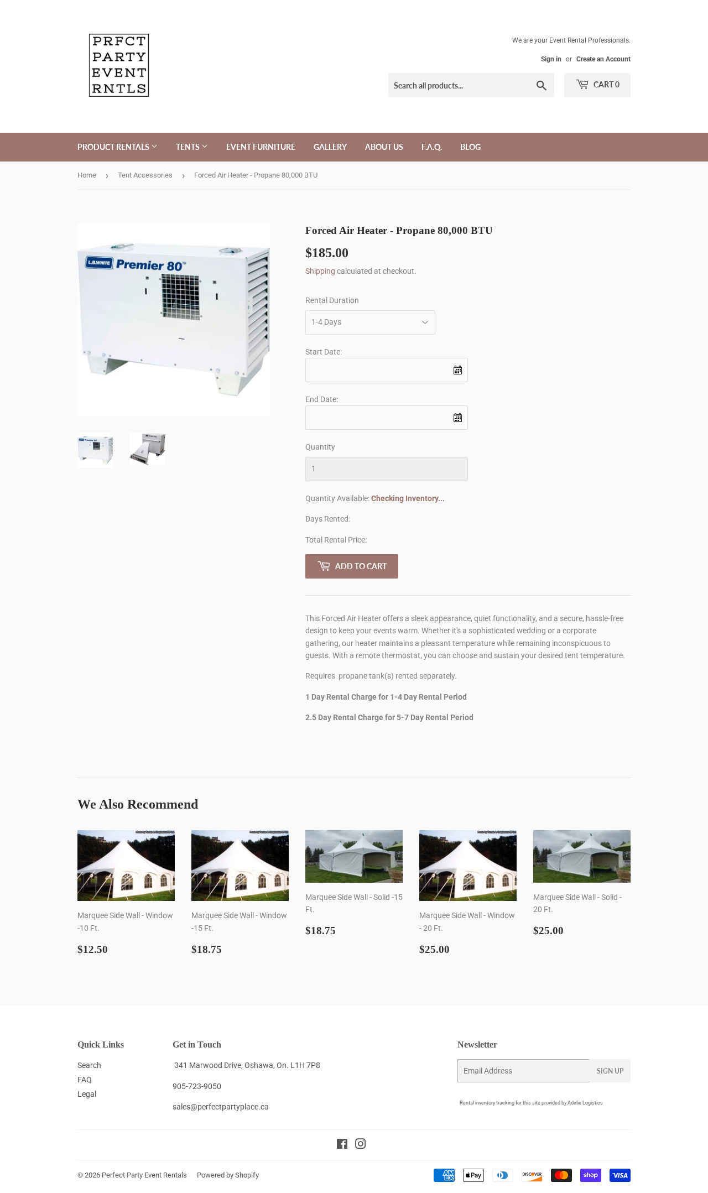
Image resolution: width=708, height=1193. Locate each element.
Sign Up (610, 1071)
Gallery (330, 147)
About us (384, 147)
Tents (188, 147)
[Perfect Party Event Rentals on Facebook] (342, 1145)
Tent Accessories (145, 175)
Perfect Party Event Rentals (144, 1175)
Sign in (551, 59)
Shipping (320, 271)
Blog (470, 147)
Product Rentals (114, 147)
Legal (86, 1094)
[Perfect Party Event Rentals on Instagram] (360, 1145)
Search (89, 1065)
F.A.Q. (431, 147)
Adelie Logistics (585, 1103)
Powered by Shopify (228, 1175)
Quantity (320, 446)
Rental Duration (332, 300)
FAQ (84, 1079)
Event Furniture (260, 147)
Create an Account (603, 59)
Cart (606, 84)
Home (86, 175)
